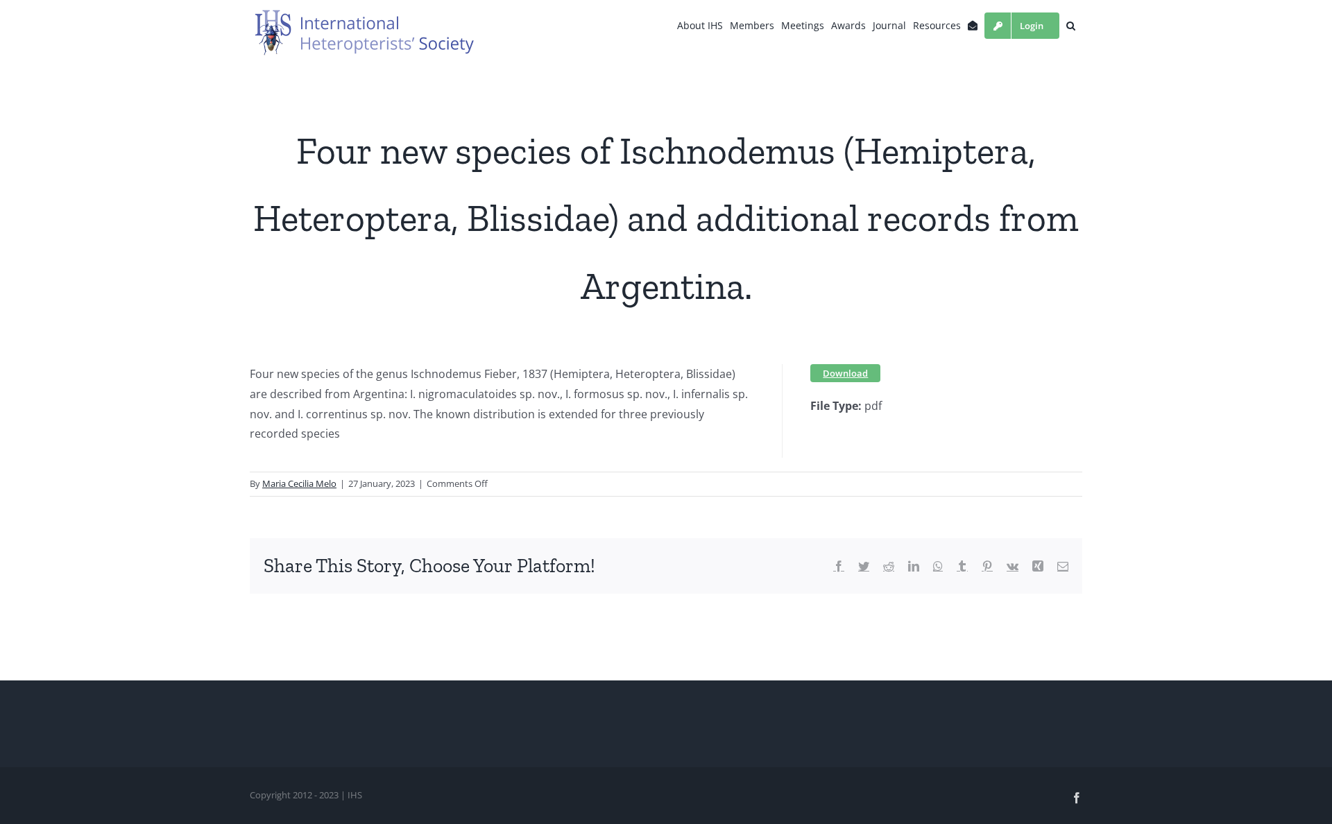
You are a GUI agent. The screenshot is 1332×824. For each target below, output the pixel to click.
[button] (1070, 25)
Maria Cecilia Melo (299, 483)
